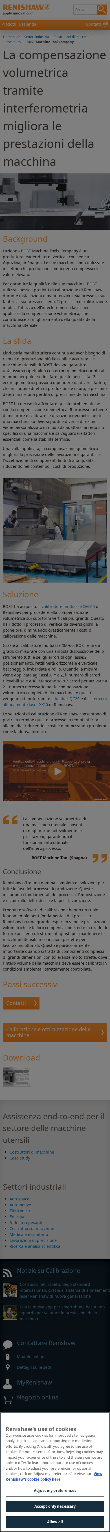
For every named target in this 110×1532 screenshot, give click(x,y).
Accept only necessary (55, 1506)
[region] (55, 1472)
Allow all (55, 1521)
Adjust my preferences (55, 1490)
